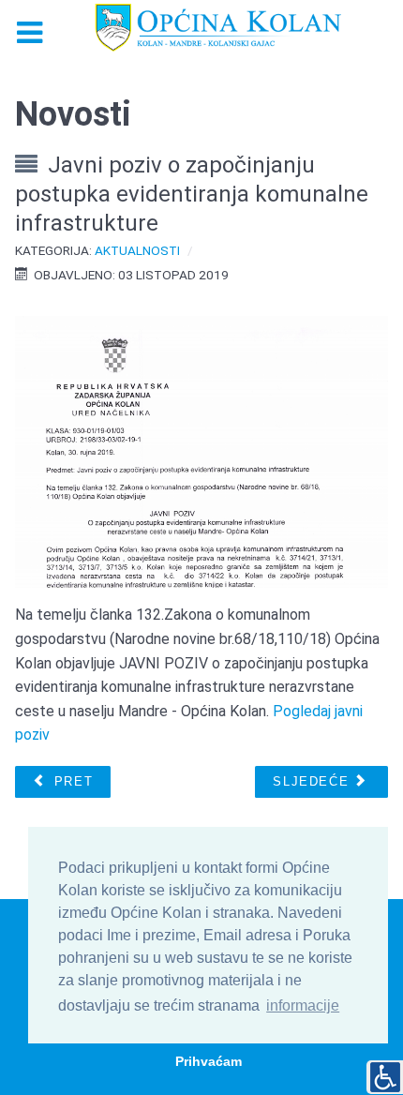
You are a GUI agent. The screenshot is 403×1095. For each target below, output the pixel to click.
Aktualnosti (137, 250)
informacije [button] (302, 1005)
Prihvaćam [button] (208, 1061)
